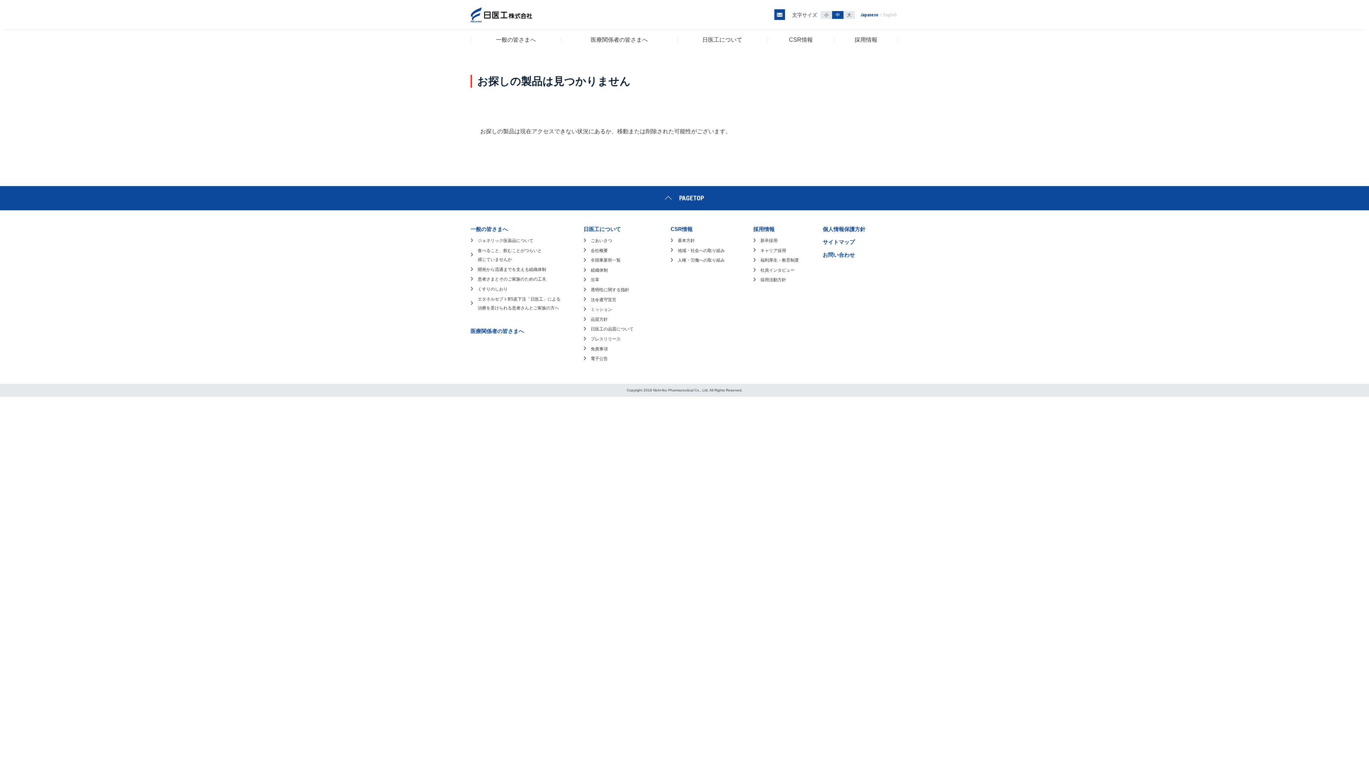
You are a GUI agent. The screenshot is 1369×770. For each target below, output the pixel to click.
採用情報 (866, 40)
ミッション (601, 309)
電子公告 (599, 358)
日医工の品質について (612, 329)
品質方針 (599, 319)
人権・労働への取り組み (701, 260)
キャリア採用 (773, 250)
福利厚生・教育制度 (779, 260)
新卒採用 (769, 240)
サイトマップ (839, 242)
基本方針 (686, 240)
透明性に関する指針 (610, 289)
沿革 (595, 279)
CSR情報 (801, 40)
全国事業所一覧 (606, 260)
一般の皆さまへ (516, 40)
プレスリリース (606, 339)
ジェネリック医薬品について (505, 240)
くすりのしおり (493, 289)
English (890, 14)
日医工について (722, 40)
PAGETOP (691, 198)
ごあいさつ (601, 240)
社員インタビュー (777, 270)
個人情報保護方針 (844, 229)
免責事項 (599, 348)
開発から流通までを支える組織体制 (512, 269)
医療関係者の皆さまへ (619, 40)
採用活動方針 (773, 279)
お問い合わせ (839, 255)
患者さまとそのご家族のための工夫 (512, 279)
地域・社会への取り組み (701, 250)
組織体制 (599, 270)
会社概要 (599, 250)
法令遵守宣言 (603, 299)
